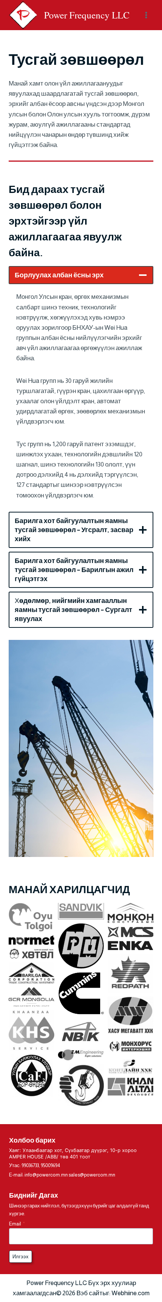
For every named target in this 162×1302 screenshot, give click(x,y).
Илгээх (20, 1256)
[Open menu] (146, 15)
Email (17, 1224)
